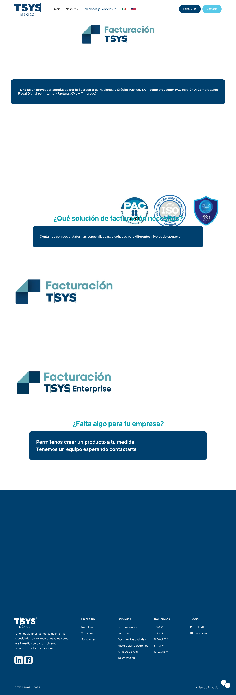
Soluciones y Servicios (98, 9)
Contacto (212, 8)
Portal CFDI (189, 8)
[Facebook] (28, 660)
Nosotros (72, 9)
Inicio (56, 9)
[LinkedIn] (18, 660)
